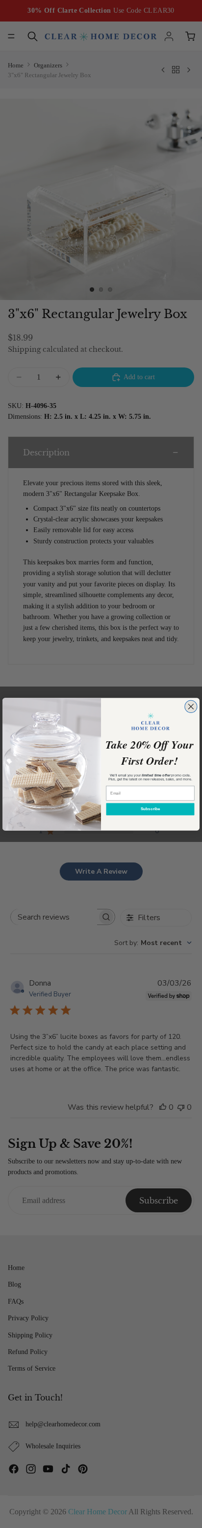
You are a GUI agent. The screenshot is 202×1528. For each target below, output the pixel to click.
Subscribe (150, 809)
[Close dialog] (191, 706)
